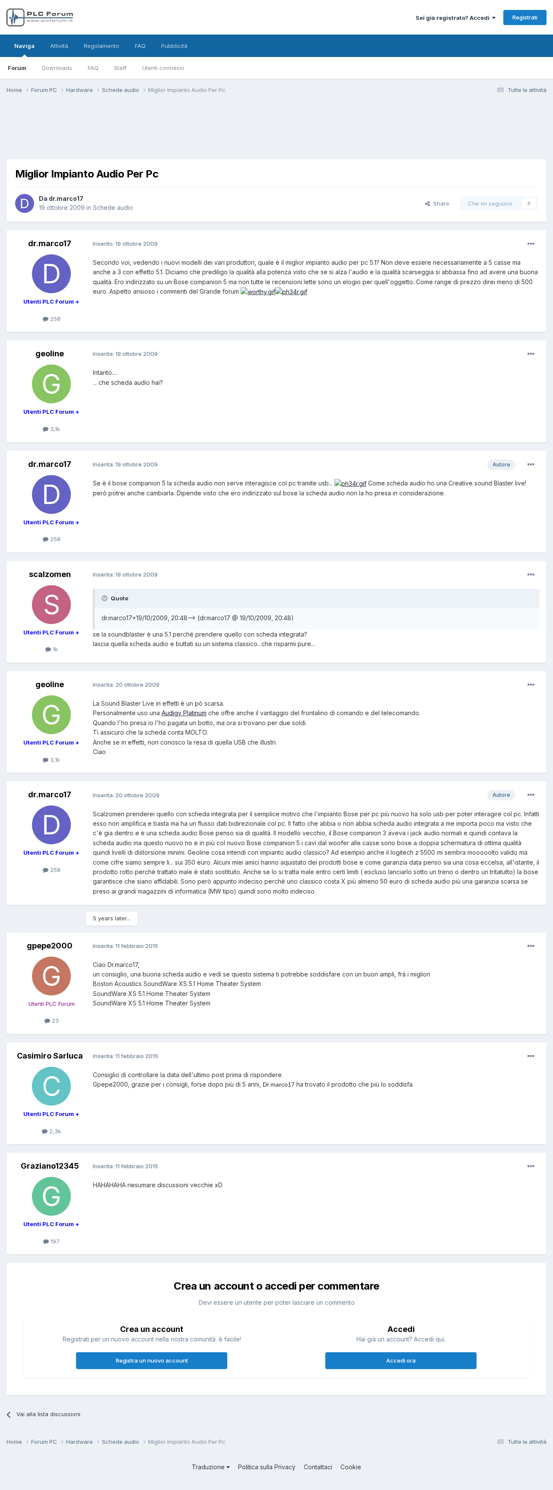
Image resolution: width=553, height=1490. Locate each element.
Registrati (524, 17)
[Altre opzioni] (531, 244)
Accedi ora (401, 1360)
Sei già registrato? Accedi (454, 17)
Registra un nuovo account (152, 1360)
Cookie (350, 1467)
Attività (59, 45)
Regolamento (101, 45)
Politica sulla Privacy (267, 1467)
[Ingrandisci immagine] (258, 291)
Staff (120, 67)
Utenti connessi (163, 67)
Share (439, 203)
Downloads (57, 67)
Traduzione (209, 1467)
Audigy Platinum (184, 712)
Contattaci (318, 1467)
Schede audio (113, 207)
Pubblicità (174, 45)
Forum (17, 67)
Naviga (24, 45)
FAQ (93, 67)
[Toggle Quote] (105, 598)
